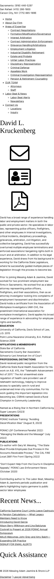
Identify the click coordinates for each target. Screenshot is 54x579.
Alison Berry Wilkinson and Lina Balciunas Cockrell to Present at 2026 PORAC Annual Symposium (23, 529)
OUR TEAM (11, 82)
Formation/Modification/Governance (30, 34)
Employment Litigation (23, 49)
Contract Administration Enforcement (31, 41)
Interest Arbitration (21, 37)
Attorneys (15, 86)
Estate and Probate (21, 56)
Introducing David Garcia (14, 522)
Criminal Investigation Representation (31, 75)
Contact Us (11, 105)
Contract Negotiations (22, 30)
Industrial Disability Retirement (27, 52)
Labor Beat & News (16, 93)
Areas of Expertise (15, 26)
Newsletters (17, 101)
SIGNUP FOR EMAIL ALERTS (16, 544)
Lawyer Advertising (24, 577)
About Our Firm (13, 22)
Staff (13, 90)
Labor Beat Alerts (20, 97)
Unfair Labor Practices (22, 60)
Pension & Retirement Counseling (28, 78)
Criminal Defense (19, 67)
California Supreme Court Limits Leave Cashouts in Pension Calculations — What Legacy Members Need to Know (27, 514)
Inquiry (14, 112)
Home (8, 19)
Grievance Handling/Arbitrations (28, 45)
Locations (15, 108)
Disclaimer (5, 577)
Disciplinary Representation (25, 64)
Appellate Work (18, 71)
